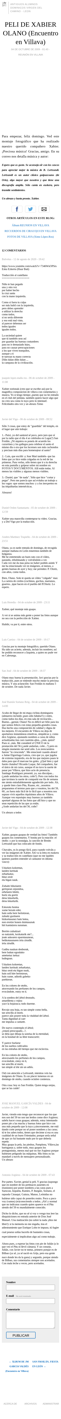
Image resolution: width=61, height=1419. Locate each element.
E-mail (18, 1295)
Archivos (30, 1403)
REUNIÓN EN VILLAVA (30, 54)
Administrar (51, 1403)
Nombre (11, 1282)
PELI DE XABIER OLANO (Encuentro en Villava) (30, 33)
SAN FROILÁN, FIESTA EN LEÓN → (45, 1364)
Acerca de (10, 1403)
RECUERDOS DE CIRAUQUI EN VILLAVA (31, 231)
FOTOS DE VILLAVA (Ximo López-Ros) (30, 236)
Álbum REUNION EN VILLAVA (30, 225)
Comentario (13, 1309)
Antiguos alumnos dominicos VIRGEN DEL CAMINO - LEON (26, 8)
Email (44, 209)
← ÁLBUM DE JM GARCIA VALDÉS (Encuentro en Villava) (17, 1366)
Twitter (30, 209)
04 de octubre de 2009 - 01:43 (29, 49)
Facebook (17, 209)
